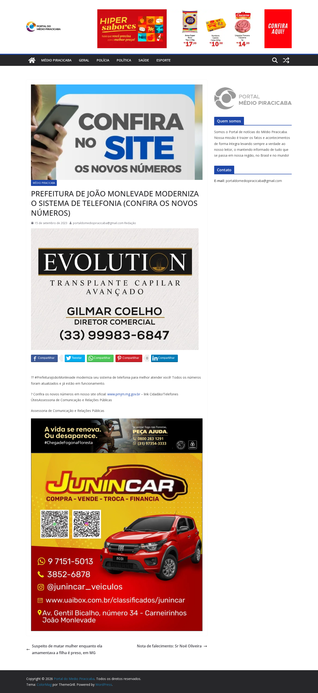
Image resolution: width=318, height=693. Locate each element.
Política (124, 60)
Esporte (163, 60)
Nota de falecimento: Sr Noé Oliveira (169, 646)
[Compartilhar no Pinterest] (128, 358)
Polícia (103, 60)
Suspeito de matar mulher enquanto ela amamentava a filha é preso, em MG (67, 649)
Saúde (144, 60)
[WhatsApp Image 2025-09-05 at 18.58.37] (115, 231)
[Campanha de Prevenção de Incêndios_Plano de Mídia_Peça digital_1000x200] (117, 421)
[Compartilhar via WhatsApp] (100, 358)
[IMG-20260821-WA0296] (117, 456)
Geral (84, 60)
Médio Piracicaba (56, 60)
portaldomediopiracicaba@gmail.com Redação (104, 223)
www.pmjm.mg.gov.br (123, 394)
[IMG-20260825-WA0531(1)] (194, 12)
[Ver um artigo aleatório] (286, 60)
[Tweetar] (75, 358)
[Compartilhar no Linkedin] (164, 358)
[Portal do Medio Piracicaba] (31, 60)
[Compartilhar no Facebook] (44, 358)
